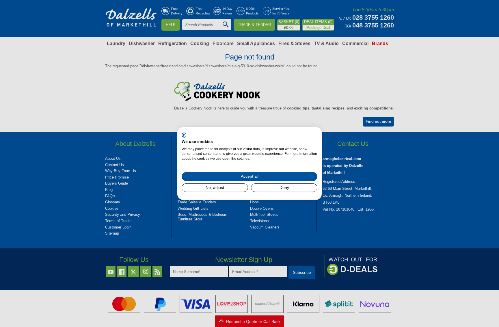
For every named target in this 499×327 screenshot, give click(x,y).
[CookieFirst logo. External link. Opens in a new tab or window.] (184, 135)
